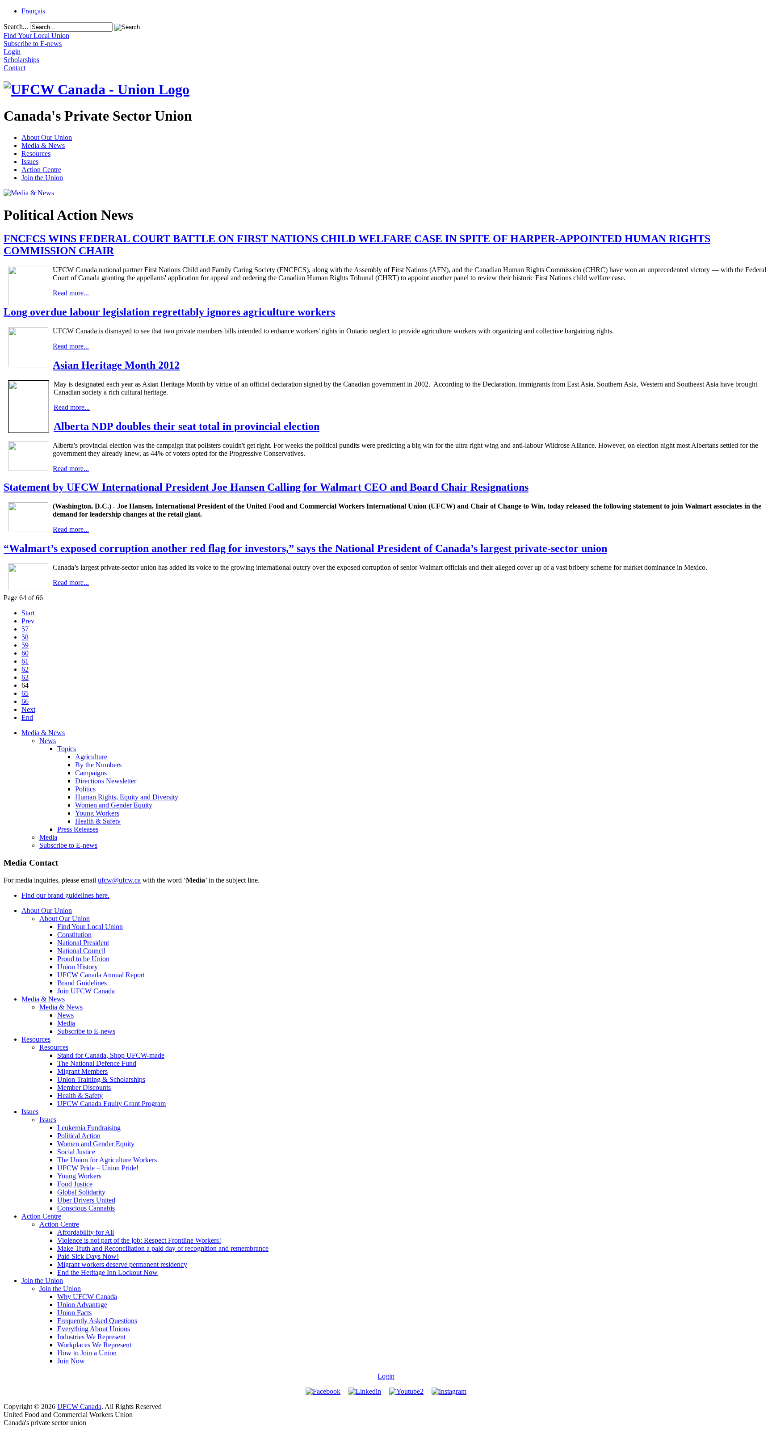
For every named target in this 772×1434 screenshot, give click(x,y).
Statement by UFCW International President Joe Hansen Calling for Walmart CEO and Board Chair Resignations (266, 487)
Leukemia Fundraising (89, 1127)
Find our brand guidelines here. (65, 895)
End (27, 717)
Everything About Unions (93, 1329)
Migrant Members (82, 1071)
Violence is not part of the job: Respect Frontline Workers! (139, 1240)
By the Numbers (98, 765)
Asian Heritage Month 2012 (116, 365)
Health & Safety (98, 821)
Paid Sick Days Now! (88, 1256)
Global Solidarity (81, 1192)
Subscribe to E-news (68, 845)
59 (25, 645)
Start (27, 613)
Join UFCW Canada (86, 991)
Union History (77, 967)
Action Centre (41, 169)
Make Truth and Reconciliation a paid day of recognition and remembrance (163, 1248)
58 (25, 637)
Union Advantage (82, 1304)
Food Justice (74, 1184)
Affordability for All (85, 1232)
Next (28, 709)
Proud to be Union (83, 959)
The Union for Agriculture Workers (107, 1160)
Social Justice (76, 1152)
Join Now (71, 1361)
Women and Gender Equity (113, 805)
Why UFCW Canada (87, 1296)
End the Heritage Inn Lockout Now (107, 1272)
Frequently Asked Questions (97, 1321)
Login (386, 1376)
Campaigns (91, 773)
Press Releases (77, 829)
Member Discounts (84, 1087)
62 (25, 669)
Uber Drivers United (86, 1200)
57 (25, 629)
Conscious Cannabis (86, 1208)
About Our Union (46, 137)
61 (25, 661)
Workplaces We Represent (94, 1345)
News (47, 740)
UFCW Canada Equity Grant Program (111, 1103)
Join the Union (42, 177)
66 (25, 701)
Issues (29, 161)
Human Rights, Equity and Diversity (126, 797)
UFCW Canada (79, 1406)
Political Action (79, 1136)
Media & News (43, 145)
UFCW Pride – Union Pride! (97, 1168)
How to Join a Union (87, 1353)
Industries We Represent (91, 1337)
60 (25, 653)
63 (25, 677)
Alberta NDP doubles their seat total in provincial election (186, 426)
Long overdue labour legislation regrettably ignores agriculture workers (169, 312)
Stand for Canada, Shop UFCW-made (110, 1055)
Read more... (71, 293)
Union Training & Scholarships (101, 1079)
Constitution (74, 934)
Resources (35, 153)
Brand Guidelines (82, 983)
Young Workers (97, 813)
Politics (85, 789)
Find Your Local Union (90, 926)
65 (25, 693)
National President (83, 942)
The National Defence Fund (96, 1063)
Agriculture (91, 757)
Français (33, 11)
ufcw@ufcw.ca (119, 880)
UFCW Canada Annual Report (101, 975)
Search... (16, 26)
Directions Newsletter (105, 781)
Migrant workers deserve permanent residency (122, 1264)
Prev (27, 621)
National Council (81, 951)
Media (48, 837)
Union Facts (74, 1312)
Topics (66, 749)
